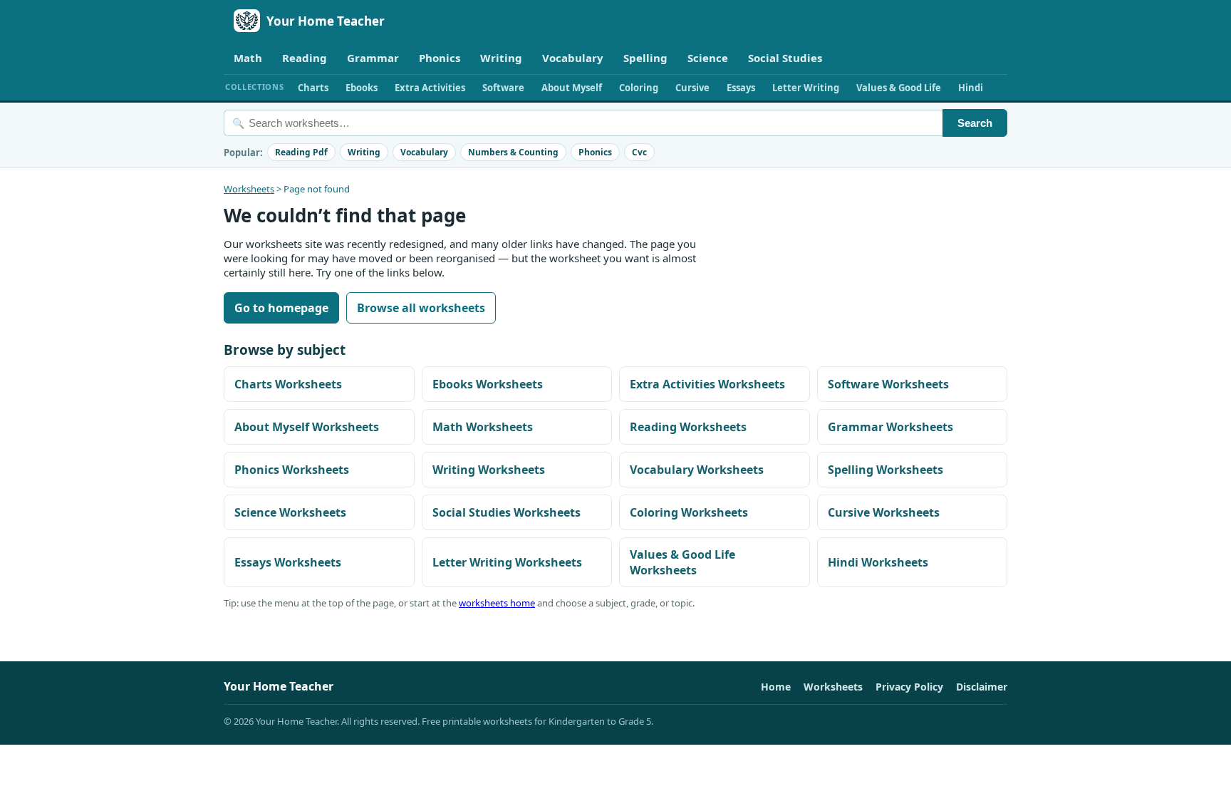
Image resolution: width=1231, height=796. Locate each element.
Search (974, 123)
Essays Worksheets (287, 562)
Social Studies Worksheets (506, 512)
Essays (741, 87)
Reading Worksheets (688, 427)
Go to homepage (281, 308)
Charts (313, 87)
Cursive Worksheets (884, 512)
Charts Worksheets (288, 384)
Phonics (439, 58)
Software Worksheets (888, 384)
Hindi (970, 87)
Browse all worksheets (421, 308)
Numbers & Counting (513, 152)
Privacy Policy (909, 686)
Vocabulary (572, 58)
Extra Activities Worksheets (707, 384)
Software (503, 87)
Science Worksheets (290, 512)
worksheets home (497, 602)
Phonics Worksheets (291, 469)
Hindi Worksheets (878, 562)
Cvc (639, 152)
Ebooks (362, 87)
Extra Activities (430, 87)
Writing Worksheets (488, 469)
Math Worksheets (482, 427)
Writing (501, 58)
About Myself (571, 87)
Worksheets (249, 188)
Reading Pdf (301, 152)
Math (248, 58)
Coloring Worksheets (689, 512)
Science (707, 58)
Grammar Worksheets (890, 427)
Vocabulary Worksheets (697, 469)
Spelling (645, 58)
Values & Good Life (898, 87)
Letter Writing (805, 87)
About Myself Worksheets (306, 427)
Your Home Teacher (325, 21)
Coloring (638, 87)
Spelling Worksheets (885, 469)
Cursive (692, 87)
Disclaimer (981, 686)
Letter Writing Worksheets (507, 562)
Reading (304, 58)
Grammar (373, 58)
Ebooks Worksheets (487, 384)
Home (776, 686)
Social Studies (785, 58)
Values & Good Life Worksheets (682, 562)
